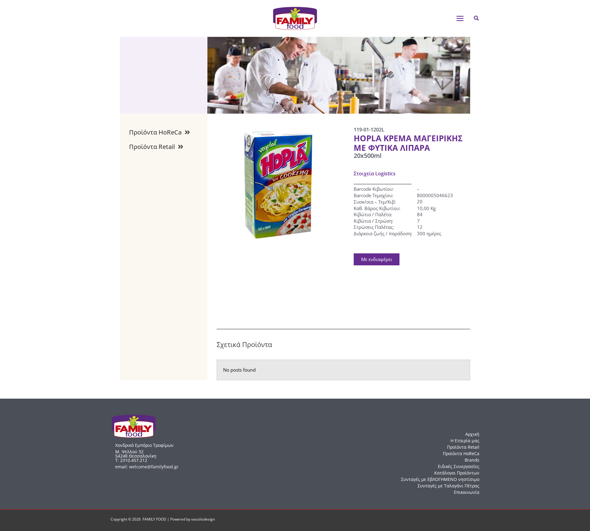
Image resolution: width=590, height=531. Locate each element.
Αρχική (472, 434)
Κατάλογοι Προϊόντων (456, 473)
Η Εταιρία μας (464, 440)
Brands (472, 460)
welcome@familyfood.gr (154, 467)
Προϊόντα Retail (463, 447)
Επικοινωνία (466, 492)
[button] (476, 18)
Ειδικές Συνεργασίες (458, 466)
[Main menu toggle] (460, 18)
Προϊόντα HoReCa (461, 453)
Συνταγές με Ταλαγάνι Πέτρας (448, 486)
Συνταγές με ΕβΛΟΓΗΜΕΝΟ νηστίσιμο (440, 479)
